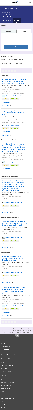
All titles (3, 343)
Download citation (6, 63)
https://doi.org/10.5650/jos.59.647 (14, 162)
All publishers (5, 349)
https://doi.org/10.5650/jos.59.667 (14, 272)
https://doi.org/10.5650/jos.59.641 (14, 125)
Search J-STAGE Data (7, 355)
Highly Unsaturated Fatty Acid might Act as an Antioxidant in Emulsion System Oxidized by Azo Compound (14, 81)
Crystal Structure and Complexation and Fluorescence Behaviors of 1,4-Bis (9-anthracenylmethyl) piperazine (14, 223)
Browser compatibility (7, 399)
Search (8, 31)
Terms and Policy (6, 371)
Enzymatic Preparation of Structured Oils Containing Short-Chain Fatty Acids (14, 112)
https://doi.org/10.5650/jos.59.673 (14, 306)
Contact (3, 404)
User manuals (5, 396)
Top (17, 335)
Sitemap (3, 407)
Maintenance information (8, 382)
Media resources (5, 388)
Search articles (5, 352)
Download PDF (6, 106)
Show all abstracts (18, 63)
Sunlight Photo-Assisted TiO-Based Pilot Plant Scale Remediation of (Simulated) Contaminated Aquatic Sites (13, 290)
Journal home (6, 20)
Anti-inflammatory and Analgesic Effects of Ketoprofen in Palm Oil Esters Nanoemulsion (12, 258)
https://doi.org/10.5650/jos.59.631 (14, 96)
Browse (24, 31)
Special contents (6, 385)
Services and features (7, 365)
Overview (3, 363)
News (2, 379)
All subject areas (5, 346)
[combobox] (8, 37)
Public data (4, 368)
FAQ (2, 401)
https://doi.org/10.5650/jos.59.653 (14, 202)
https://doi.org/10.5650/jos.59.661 (14, 237)
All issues (16, 20)
